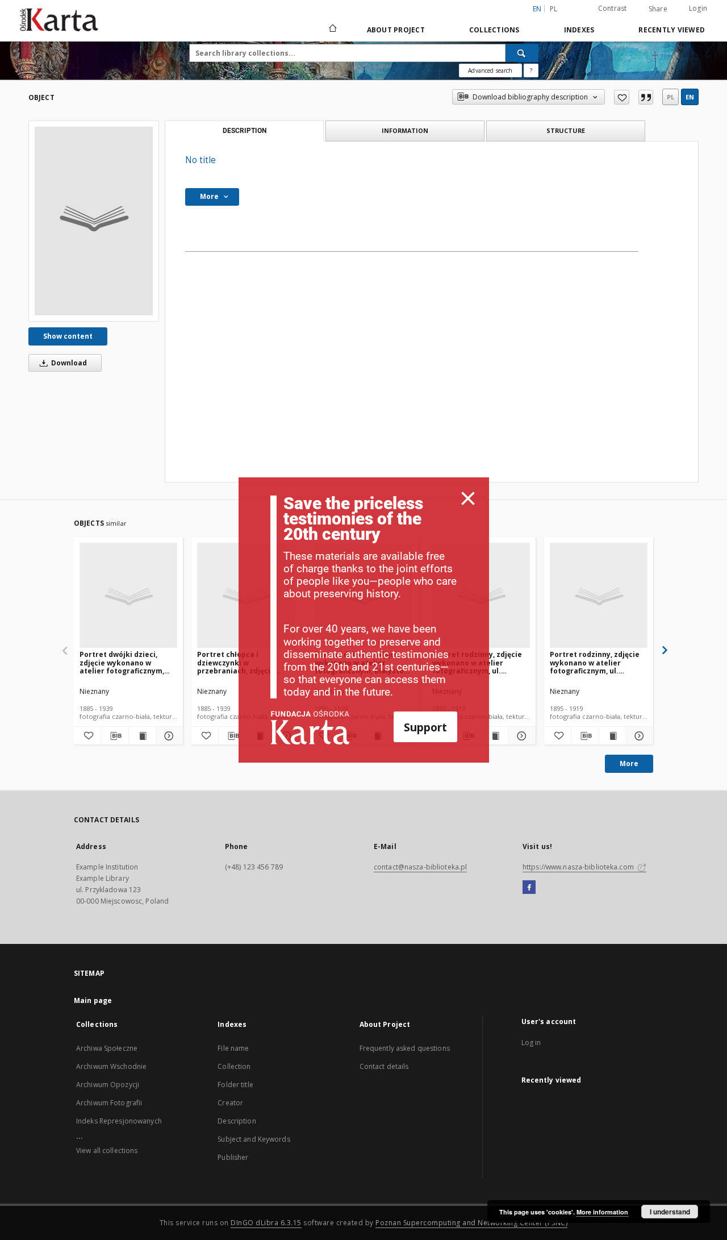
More (629, 763)
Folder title (235, 1084)
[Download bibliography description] (114, 736)
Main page (93, 1000)
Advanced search (490, 70)
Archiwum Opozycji (107, 1084)
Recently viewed (671, 30)
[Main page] (332, 29)
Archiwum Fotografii (109, 1103)
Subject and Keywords (254, 1139)
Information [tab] (405, 130)
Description (237, 1121)
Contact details (384, 1066)
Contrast (612, 8)
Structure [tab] (565, 130)
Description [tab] (244, 131)
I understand (670, 1211)
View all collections (106, 1150)
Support (425, 727)
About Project (396, 30)
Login (698, 8)
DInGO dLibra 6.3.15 (266, 1222)
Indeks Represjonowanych (119, 1121)
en (690, 97)
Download (68, 363)
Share (658, 9)
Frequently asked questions (405, 1048)
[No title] (94, 221)
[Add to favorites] (621, 97)
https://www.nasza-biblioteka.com (579, 867)
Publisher (233, 1157)
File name (233, 1048)
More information (602, 1212)
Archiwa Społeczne (106, 1048)
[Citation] (645, 97)
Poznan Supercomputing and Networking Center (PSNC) (471, 1222)
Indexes (579, 30)
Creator (230, 1103)
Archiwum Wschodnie (111, 1066)
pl (554, 9)
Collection (234, 1066)
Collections (494, 30)
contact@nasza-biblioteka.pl (420, 867)
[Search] (521, 53)
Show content (68, 336)
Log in (531, 1042)
